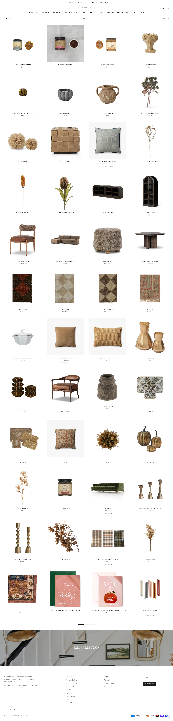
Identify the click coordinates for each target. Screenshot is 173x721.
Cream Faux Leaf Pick (150, 559)
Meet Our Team (71, 683)
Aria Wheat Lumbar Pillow (108, 358)
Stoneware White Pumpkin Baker (22, 358)
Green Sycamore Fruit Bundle (150, 113)
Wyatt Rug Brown (108, 309)
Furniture (45, 12)
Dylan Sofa (107, 508)
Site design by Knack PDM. (21, 715)
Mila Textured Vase (23, 409)
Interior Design (71, 693)
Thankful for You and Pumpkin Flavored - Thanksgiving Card (107, 610)
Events (134, 12)
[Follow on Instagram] (10, 709)
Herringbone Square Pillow (107, 161)
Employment (70, 696)
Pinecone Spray (65, 559)
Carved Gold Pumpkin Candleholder (23, 113)
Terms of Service (110, 686)
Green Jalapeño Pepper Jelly (23, 64)
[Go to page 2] (92, 622)
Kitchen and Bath (71, 12)
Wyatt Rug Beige (65, 309)
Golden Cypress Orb (108, 460)
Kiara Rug (150, 309)
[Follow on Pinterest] (14, 709)
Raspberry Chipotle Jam (65, 64)
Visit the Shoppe (71, 686)
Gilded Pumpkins (150, 460)
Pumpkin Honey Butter (107, 64)
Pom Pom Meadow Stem (150, 161)
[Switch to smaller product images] (6, 18)
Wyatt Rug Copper (23, 309)
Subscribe (149, 684)
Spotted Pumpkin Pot (65, 113)
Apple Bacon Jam (65, 508)
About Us (69, 677)
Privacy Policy (109, 683)
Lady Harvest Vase (150, 64)
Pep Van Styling (123, 12)
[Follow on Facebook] (5, 709)
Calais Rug (23, 610)
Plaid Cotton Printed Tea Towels (108, 559)
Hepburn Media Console (108, 212)
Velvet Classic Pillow (65, 358)
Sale (142, 12)
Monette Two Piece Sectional (65, 261)
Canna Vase (150, 358)
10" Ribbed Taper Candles (150, 610)
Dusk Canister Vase (107, 406)
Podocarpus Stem (23, 508)
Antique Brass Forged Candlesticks (150, 508)
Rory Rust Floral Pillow (65, 460)
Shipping (107, 677)
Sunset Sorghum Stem (22, 212)
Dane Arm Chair (65, 409)
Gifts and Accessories (106, 12)
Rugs (83, 12)
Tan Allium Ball (23, 161)
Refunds (107, 680)
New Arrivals (33, 12)
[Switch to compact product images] (9, 18)
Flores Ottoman (65, 161)
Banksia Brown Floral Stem (65, 212)
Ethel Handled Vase (108, 113)
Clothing (92, 12)
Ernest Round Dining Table (150, 261)
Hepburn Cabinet (150, 212)
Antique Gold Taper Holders (22, 559)
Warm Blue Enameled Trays (150, 409)
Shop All (69, 703)
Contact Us (70, 699)
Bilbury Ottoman (108, 261)
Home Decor (57, 12)
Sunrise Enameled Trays (23, 460)
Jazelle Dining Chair (23, 261)
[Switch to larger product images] (3, 18)
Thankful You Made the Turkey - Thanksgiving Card (65, 610)
